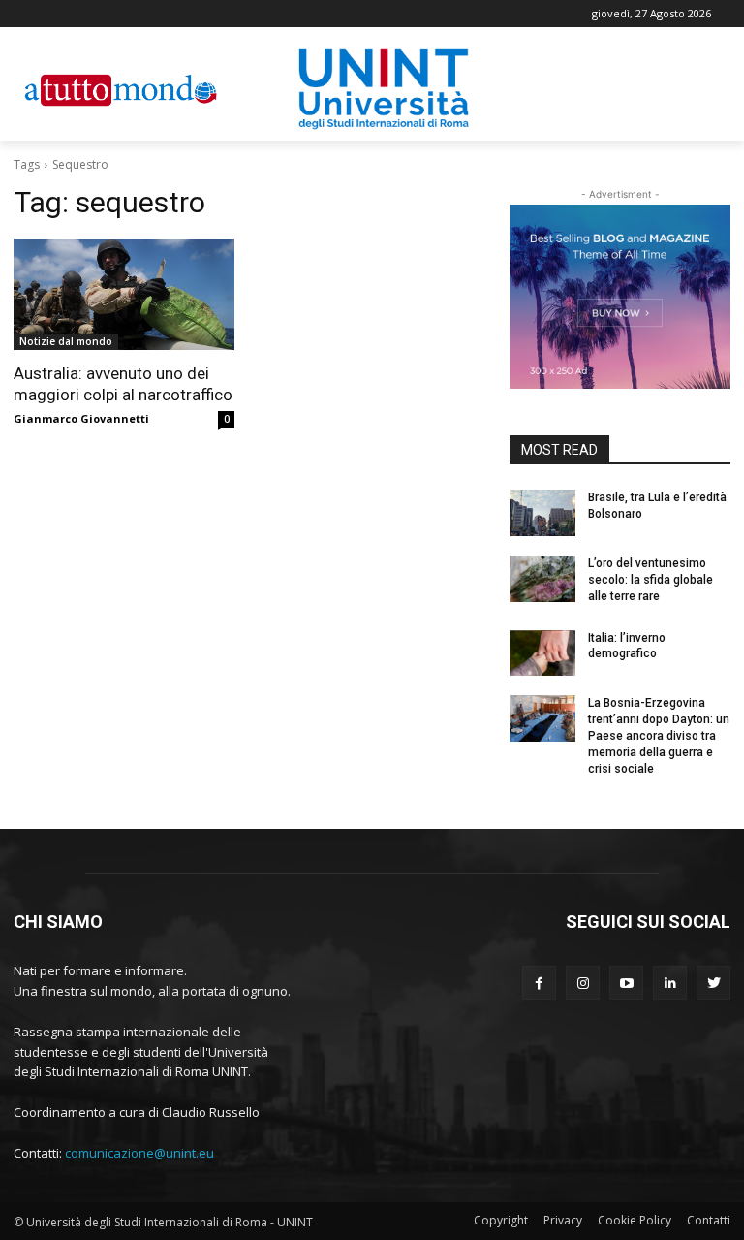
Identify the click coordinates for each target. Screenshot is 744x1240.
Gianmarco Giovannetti (81, 418)
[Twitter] (713, 983)
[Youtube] (626, 983)
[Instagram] (583, 983)
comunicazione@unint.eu (139, 1152)
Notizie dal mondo (65, 341)
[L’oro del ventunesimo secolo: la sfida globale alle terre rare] (542, 579)
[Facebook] (539, 983)
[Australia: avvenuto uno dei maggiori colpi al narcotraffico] (124, 294)
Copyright (501, 1220)
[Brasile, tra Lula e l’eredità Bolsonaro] (542, 513)
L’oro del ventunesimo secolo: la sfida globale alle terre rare (650, 579)
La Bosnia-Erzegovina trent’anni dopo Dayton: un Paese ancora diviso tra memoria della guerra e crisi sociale (658, 735)
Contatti (708, 1220)
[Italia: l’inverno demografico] (542, 653)
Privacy (562, 1220)
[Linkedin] (670, 983)
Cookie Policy (634, 1220)
